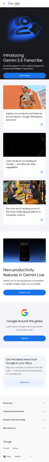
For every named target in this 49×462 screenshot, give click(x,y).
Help (9, 456)
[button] (41, 258)
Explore (24, 338)
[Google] (14, 3)
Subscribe (24, 382)
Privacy (6, 448)
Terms (15, 448)
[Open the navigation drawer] (4, 3)
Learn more (24, 75)
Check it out (24, 292)
